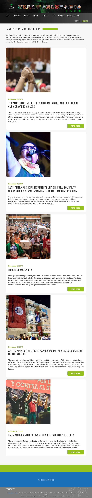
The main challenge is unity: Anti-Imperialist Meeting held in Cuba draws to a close (43, 104)
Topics (26, 15)
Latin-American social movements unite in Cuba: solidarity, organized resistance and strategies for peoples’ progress (42, 189)
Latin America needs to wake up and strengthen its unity (41, 435)
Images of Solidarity (20, 270)
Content (36, 15)
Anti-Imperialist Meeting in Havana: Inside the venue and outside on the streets (45, 352)
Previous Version (73, 15)
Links (54, 15)
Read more (75, 126)
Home (8, 15)
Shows (45, 15)
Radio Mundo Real (13, 493)
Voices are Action (46, 479)
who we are (17, 15)
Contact (61, 15)
